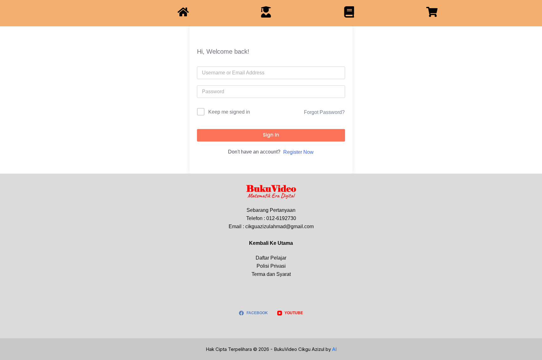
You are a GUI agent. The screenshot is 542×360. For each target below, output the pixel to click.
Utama (285, 243)
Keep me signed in (229, 112)
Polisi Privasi (271, 266)
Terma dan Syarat (271, 274)
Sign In (271, 135)
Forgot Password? (324, 112)
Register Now (298, 152)
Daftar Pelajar (271, 258)
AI (334, 349)
